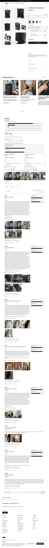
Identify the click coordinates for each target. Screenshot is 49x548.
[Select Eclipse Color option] (33, 21)
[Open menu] (2, 3)
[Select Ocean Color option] (36, 21)
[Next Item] (45, 77)
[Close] (46, 544)
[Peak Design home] (7, 3)
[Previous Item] (42, 77)
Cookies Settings (31, 543)
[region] (24, 543)
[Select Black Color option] (29, 21)
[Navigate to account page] (44, 3)
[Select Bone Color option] (40, 21)
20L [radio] (38, 16)
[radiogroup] (37, 32)
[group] (37, 16)
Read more (30, 60)
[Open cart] (46, 3)
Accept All (40, 543)
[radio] (29, 21)
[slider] (20, 13)
